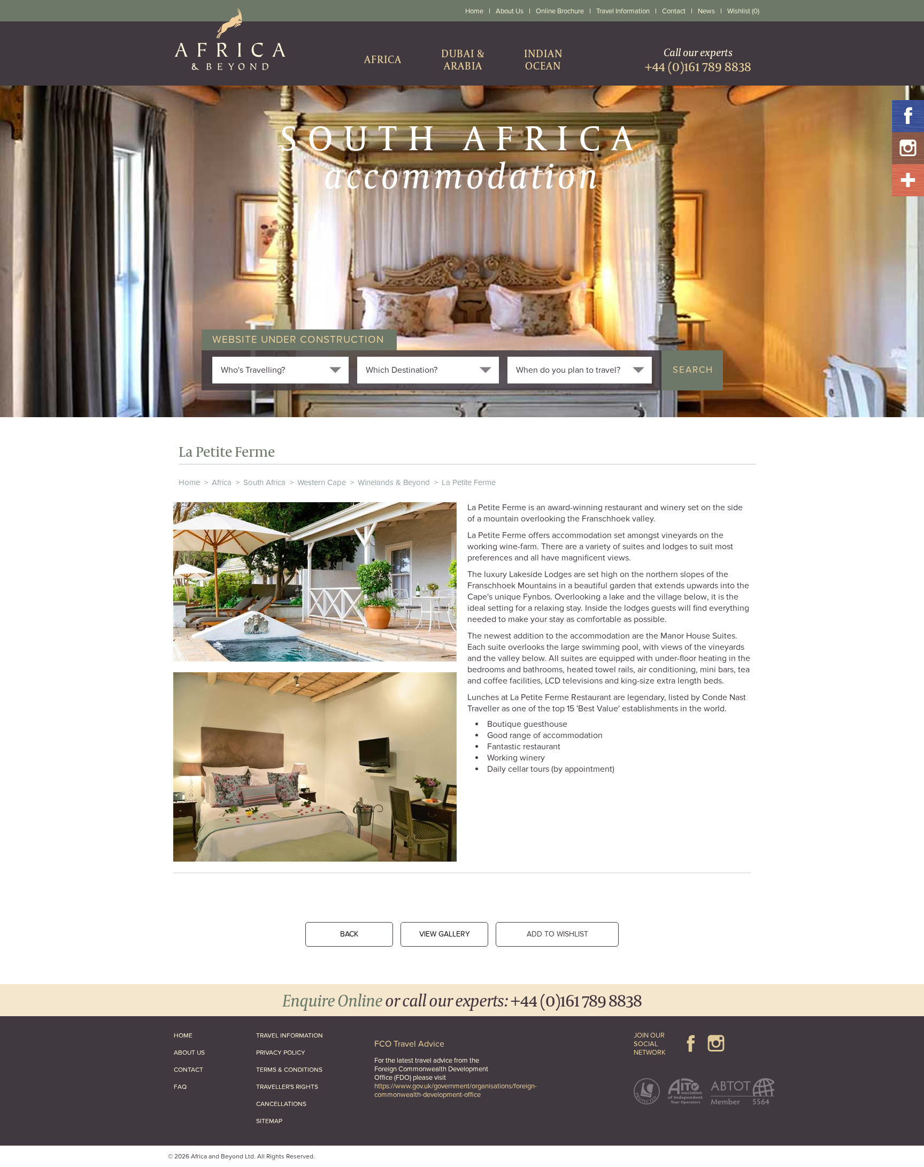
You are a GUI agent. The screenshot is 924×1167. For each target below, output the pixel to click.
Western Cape (321, 482)
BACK (349, 934)
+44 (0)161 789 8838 (576, 999)
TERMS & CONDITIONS (289, 1069)
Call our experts (698, 59)
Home (474, 11)
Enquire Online (332, 999)
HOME (183, 1035)
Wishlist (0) (743, 11)
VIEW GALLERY (444, 934)
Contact (674, 11)
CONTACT (188, 1069)
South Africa (264, 482)
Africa (222, 482)
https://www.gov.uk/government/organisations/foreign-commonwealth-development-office (455, 1090)
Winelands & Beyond (394, 482)
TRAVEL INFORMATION (289, 1035)
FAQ (180, 1087)
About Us (509, 11)
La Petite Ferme (469, 482)
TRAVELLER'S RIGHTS (287, 1087)
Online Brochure (560, 11)
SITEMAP (269, 1121)
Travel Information (623, 11)
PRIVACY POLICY (280, 1052)
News (706, 11)
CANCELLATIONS (281, 1104)
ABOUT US (189, 1052)
